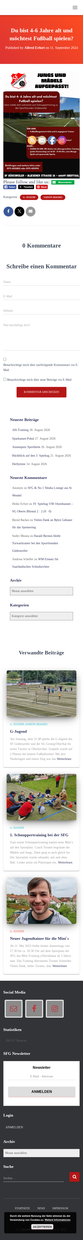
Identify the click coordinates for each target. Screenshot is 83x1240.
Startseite (22, 1208)
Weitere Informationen (58, 1219)
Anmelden (14, 1127)
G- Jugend (17, 724)
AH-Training (20, 430)
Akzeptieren (42, 1227)
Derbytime (18, 464)
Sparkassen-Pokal (23, 438)
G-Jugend (18, 731)
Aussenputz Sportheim (26, 447)
